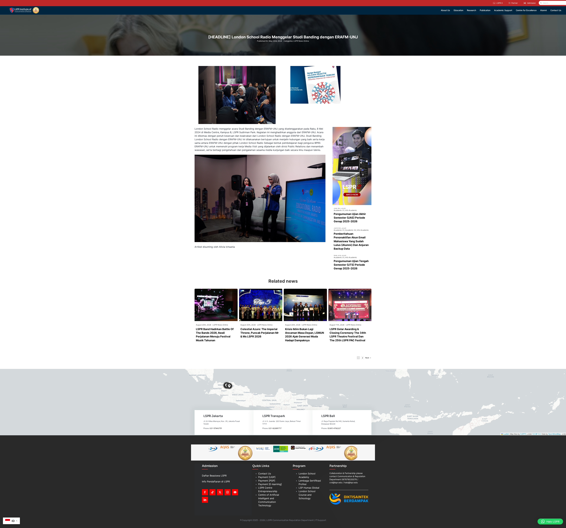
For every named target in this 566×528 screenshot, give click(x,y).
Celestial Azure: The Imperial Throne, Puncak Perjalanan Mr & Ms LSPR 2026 (259, 333)
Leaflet (506, 434)
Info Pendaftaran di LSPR (216, 481)
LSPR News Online (301, 41)
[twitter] (220, 492)
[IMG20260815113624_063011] (216, 289)
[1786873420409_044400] (260, 289)
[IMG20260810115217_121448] (305, 289)
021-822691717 (275, 428)
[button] (229, 386)
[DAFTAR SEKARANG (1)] (24, 7)
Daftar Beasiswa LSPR (214, 475)
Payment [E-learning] (270, 484)
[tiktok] (212, 492)
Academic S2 (350, 230)
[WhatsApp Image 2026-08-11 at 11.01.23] (350, 289)
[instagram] (227, 492)
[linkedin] (205, 500)
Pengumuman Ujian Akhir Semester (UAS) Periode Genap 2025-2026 (350, 217)
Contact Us (264, 473)
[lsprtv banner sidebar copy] (352, 128)
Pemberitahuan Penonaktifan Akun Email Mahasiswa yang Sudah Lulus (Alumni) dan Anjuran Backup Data (351, 241)
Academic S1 (339, 210)
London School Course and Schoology (307, 495)
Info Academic (351, 210)
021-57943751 (216, 428)
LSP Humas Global (309, 487)
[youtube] (235, 492)
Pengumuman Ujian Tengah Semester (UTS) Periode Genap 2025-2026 (351, 264)
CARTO (523, 434)
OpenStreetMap (554, 434)
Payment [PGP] (266, 480)
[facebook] (205, 492)
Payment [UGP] (266, 477)
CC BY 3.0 (536, 434)
